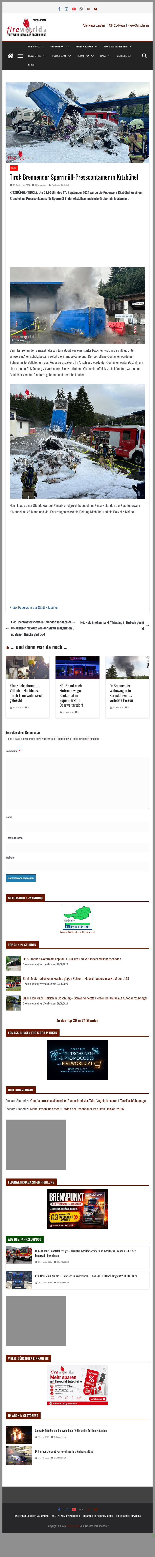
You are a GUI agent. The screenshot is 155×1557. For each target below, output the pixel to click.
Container (56, 185)
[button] (42, 46)
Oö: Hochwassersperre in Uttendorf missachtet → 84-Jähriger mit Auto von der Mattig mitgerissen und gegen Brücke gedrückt (43, 628)
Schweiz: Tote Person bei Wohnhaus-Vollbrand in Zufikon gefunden (71, 1430)
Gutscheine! (124, 56)
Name (9, 817)
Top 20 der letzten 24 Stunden (98, 1515)
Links (103, 56)
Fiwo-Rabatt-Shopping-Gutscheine (31, 1515)
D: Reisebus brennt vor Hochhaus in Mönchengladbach (64, 1451)
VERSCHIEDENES (84, 46)
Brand (13, 168)
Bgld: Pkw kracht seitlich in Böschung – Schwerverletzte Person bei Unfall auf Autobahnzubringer (85, 998)
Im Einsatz (34, 46)
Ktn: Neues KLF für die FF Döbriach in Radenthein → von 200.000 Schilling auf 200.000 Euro (86, 1276)
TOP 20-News (116, 25)
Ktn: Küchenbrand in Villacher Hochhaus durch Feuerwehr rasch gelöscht (26, 693)
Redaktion (83, 56)
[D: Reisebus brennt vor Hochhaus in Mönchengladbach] (19, 1455)
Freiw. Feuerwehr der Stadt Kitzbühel (34, 607)
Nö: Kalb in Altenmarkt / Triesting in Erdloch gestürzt (112, 626)
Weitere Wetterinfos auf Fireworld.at (77, 932)
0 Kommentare (41, 185)
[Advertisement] (36, 1145)
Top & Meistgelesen (115, 46)
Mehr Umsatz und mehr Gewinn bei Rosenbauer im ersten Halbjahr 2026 (77, 1109)
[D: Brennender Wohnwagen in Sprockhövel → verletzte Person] (128, 659)
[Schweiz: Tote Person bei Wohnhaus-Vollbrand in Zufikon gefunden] (19, 1435)
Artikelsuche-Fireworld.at (128, 1515)
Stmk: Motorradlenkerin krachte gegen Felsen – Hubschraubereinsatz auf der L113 (76, 978)
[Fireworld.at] (10, 56)
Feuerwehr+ (57, 46)
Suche (31, 65)
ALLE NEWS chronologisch (66, 1515)
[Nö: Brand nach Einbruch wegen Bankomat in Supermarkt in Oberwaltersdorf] (77, 659)
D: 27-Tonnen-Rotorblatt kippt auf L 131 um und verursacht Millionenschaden (72, 959)
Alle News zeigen (94, 25)
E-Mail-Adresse (14, 838)
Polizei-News (59, 56)
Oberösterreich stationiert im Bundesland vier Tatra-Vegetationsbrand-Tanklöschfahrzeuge (88, 1101)
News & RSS (34, 56)
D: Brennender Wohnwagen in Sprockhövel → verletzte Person (121, 693)
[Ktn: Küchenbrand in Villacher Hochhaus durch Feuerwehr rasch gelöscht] (28, 659)
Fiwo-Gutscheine (138, 25)
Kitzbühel (65, 185)
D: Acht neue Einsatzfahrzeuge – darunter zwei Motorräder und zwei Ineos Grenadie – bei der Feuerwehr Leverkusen (85, 1253)
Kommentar (13, 751)
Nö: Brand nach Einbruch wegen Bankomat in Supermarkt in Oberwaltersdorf (71, 695)
